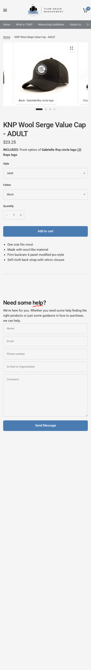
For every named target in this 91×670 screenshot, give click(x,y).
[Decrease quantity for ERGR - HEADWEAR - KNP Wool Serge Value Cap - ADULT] (6, 215)
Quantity (8, 206)
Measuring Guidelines (51, 24)
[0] (84, 10)
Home (6, 24)
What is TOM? (24, 24)
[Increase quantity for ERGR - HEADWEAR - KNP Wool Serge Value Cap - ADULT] (20, 215)
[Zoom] (71, 48)
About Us (75, 24)
